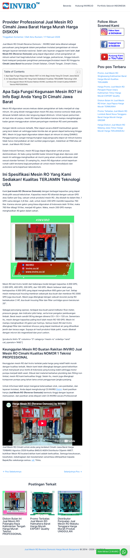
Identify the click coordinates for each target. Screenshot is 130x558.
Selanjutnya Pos (73, 472)
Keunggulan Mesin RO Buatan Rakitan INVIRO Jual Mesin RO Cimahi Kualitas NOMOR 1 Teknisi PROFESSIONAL (43, 83)
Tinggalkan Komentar (13, 37)
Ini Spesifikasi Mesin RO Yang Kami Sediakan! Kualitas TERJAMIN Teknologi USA (41, 79)
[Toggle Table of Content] (77, 72)
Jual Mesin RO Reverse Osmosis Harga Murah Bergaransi (52, 549)
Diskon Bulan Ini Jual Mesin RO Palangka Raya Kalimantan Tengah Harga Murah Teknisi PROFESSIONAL (14, 526)
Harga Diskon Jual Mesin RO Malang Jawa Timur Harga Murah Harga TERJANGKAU (111, 128)
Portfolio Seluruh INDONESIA (111, 5)
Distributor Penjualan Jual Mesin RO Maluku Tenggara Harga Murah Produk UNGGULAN (68, 525)
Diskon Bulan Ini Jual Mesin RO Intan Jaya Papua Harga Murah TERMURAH (111, 103)
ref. (33, 460)
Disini (59, 389)
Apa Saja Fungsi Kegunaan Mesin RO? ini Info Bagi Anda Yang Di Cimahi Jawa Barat (42, 76)
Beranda (67, 5)
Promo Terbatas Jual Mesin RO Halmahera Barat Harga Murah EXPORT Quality (40, 523)
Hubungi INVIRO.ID (84, 5)
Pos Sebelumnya (12, 472)
